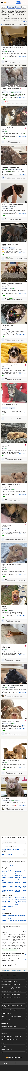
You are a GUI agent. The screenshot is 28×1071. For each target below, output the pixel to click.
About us (4, 1030)
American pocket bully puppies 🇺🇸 (11, 88)
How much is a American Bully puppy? (11, 1016)
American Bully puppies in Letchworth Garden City (7, 879)
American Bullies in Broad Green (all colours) (10, 850)
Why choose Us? (6, 1019)
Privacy (4, 1046)
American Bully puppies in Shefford (20, 891)
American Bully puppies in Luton (7, 874)
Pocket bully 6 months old (9, 404)
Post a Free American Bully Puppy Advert (12, 1010)
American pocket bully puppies (10, 721)
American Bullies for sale (8, 975)
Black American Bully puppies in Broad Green (7, 898)
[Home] (2, 970)
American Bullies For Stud (8, 1002)
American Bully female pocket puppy (12, 685)
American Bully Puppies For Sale (11, 970)
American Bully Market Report (9, 1039)
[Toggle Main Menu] (2, 2)
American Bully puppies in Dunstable (20, 883)
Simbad (4, 606)
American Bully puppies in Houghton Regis (20, 878)
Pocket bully (5, 445)
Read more (24, 21)
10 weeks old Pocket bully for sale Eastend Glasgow (11, 485)
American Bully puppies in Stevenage (20, 870)
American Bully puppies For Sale (10, 978)
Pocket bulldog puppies (8, 325)
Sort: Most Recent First (8, 24)
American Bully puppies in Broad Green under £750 (13, 918)
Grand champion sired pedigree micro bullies (12, 565)
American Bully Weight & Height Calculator (12, 1036)
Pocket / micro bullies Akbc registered (12, 204)
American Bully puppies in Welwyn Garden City (20, 887)
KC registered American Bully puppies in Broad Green (20, 903)
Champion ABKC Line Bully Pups (11, 167)
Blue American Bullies (7, 854)
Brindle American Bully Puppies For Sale (12, 991)
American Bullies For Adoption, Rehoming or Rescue (13, 1006)
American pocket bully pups (10, 244)
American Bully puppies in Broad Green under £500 (13, 915)
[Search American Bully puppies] (22, 2)
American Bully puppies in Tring (7, 891)
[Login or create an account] (26, 2)
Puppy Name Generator (8, 1043)
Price (23, 7)
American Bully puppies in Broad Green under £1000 (14, 920)
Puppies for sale (6, 525)
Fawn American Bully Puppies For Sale (11, 997)
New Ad (19, 2)
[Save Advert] (25, 47)
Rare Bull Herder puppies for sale (11, 365)
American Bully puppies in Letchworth (20, 874)
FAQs (3, 1053)
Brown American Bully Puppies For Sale (11, 994)
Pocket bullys (5, 798)
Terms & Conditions (7, 1049)
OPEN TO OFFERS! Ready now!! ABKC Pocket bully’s (12, 284)
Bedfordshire (22, 970)
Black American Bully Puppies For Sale (11, 984)
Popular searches (6, 1013)
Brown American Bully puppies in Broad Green (20, 898)
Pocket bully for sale (7, 128)
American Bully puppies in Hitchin (7, 883)
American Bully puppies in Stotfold (7, 870)
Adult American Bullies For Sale (9, 981)
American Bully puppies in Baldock (7, 887)
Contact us (4, 1033)
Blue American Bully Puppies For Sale (11, 988)
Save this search (23, 24)
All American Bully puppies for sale (10, 865)
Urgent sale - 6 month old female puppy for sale (11, 646)
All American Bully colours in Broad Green (7, 902)
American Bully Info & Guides (9, 1026)
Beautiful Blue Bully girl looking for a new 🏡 (12, 48)
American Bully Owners (9, 2)
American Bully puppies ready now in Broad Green (7, 908)
